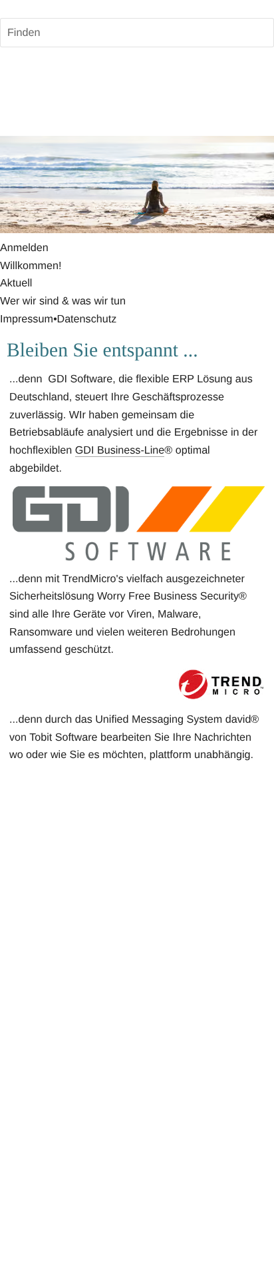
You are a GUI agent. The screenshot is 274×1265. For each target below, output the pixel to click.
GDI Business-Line (120, 450)
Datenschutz (86, 319)
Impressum (26, 319)
